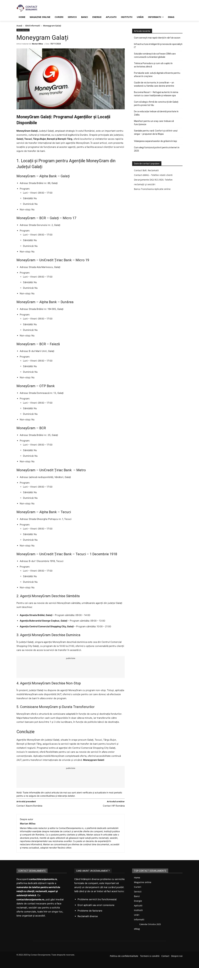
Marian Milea (37, 44)
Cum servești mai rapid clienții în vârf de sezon (157, 37)
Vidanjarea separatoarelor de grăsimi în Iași (155, 141)
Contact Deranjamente (41, 954)
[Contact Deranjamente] (23, 8)
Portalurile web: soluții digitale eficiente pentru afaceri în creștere (157, 74)
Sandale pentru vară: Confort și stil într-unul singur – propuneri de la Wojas (155, 132)
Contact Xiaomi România (29, 805)
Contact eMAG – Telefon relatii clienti (153, 175)
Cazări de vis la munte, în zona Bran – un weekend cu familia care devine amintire (154, 84)
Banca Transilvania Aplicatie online (152, 189)
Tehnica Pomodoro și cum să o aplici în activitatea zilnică (153, 65)
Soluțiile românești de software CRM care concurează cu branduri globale (155, 55)
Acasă (19, 25)
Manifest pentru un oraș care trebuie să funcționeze (154, 123)
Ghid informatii (32, 25)
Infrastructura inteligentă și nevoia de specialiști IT (158, 46)
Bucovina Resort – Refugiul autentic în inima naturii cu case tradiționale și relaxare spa (156, 94)
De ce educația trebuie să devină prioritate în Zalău (156, 113)
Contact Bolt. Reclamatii (146, 170)
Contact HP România (114, 805)
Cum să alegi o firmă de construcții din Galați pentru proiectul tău (156, 103)
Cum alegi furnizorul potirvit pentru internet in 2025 (156, 149)
